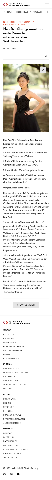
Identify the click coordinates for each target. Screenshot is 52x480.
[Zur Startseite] (16, 4)
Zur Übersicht (28, 305)
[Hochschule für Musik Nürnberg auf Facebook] (4, 474)
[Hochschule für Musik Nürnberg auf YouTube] (18, 474)
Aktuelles (37, 12)
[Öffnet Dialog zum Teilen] (46, 56)
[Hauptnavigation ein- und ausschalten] (47, 4)
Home (9, 12)
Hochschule (22, 12)
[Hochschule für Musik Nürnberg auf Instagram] (11, 474)
